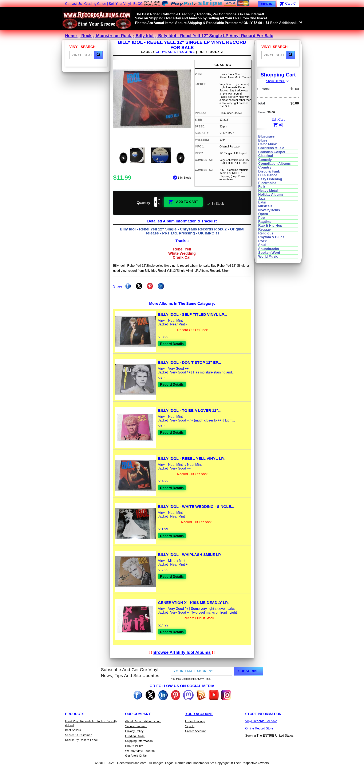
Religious (265, 233)
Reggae (264, 229)
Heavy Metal (268, 191)
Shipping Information (139, 741)
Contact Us (73, 3)
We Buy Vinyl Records (140, 750)
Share (128, 286)
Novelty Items (269, 210)
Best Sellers (73, 730)
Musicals (265, 206)
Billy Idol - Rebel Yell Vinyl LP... (192, 458)
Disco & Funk (269, 171)
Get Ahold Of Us (136, 755)
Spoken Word (269, 252)
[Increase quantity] (159, 199)
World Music (268, 256)
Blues (263, 140)
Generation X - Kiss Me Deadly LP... (194, 603)
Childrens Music (271, 148)
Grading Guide (95, 3)
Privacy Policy (134, 731)
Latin (262, 202)
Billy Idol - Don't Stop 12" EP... (189, 362)
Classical (265, 156)
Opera (263, 214)
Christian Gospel (271, 152)
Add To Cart (183, 202)
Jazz (261, 198)
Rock (262, 241)
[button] (98, 55)
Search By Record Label (81, 739)
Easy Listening (270, 179)
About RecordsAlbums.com (143, 721)
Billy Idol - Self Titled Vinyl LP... (192, 314)
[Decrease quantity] (159, 204)
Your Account (199, 714)
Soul (262, 245)
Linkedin (161, 286)
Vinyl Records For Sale (261, 721)
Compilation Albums (274, 163)
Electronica (267, 183)
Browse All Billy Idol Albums (182, 652)
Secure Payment (136, 726)
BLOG (138, 3)
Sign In (266, 4)
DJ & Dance (267, 175)
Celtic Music (268, 144)
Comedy (265, 160)
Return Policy (134, 745)
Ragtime (265, 221)
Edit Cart (278, 119)
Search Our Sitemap (78, 735)
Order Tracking (195, 721)
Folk (261, 187)
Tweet (139, 286)
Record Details (172, 344)
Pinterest (150, 286)
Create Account (195, 731)
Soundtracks (268, 249)
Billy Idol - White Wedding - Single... (196, 506)
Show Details (278, 81)
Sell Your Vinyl (120, 3)
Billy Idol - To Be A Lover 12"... (189, 410)
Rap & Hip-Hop (270, 225)
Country (264, 167)
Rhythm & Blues (271, 237)
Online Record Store (259, 728)
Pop (261, 217)
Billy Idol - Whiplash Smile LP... (190, 555)
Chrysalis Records (175, 52)
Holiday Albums (271, 194)
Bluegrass (266, 136)
